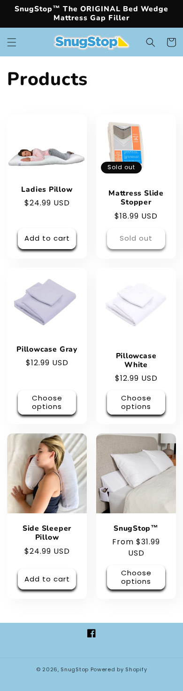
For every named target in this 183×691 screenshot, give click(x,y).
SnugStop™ (136, 528)
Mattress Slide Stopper (136, 198)
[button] (11, 42)
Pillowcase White (136, 360)
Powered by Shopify (119, 669)
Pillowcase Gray (46, 349)
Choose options (47, 402)
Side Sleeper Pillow (47, 533)
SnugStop (75, 669)
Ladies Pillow (46, 189)
